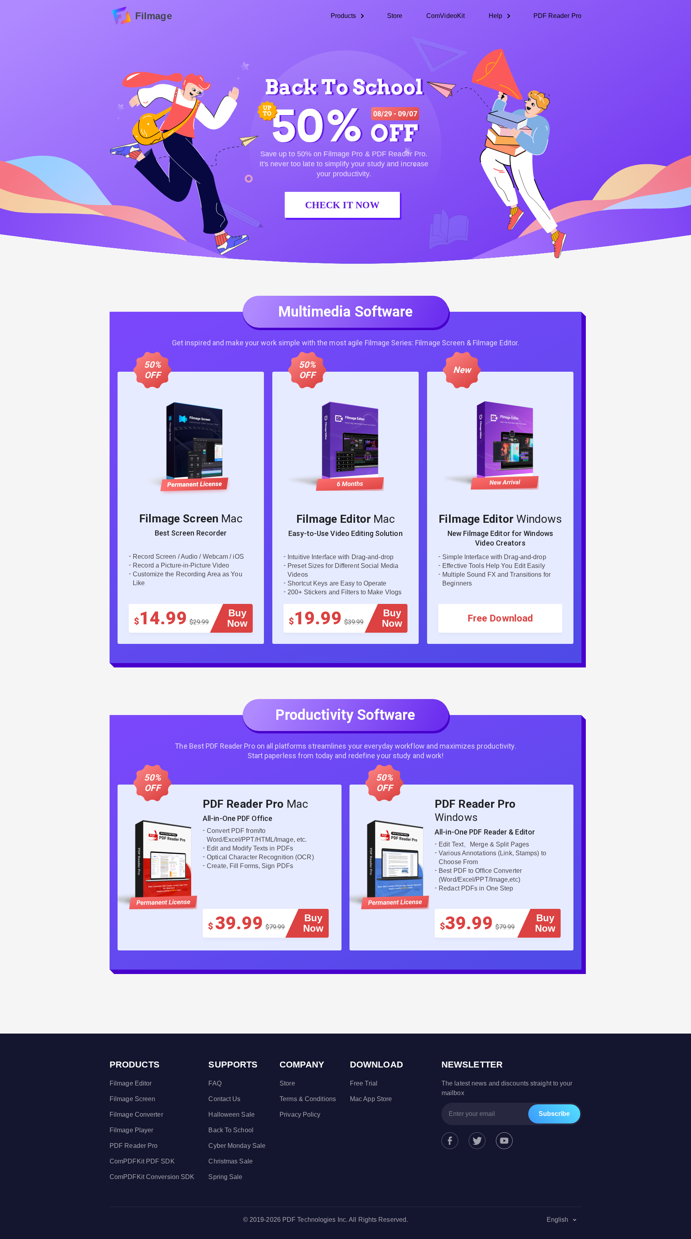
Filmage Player (131, 1130)
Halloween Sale (231, 1114)
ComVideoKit (445, 15)
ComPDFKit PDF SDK (142, 1161)
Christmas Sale (230, 1161)
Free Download (500, 618)
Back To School (230, 1130)
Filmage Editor (131, 1083)
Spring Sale (225, 1176)
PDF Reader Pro (557, 15)
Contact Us (224, 1099)
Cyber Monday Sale (237, 1145)
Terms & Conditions (308, 1099)
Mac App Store (371, 1099)
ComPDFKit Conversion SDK (152, 1176)
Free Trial (363, 1083)
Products (343, 15)
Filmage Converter (136, 1114)
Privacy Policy (300, 1114)
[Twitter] (477, 1140)
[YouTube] (504, 1140)
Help (495, 15)
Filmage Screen (132, 1099)
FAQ (214, 1083)
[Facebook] (449, 1140)
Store (395, 15)
